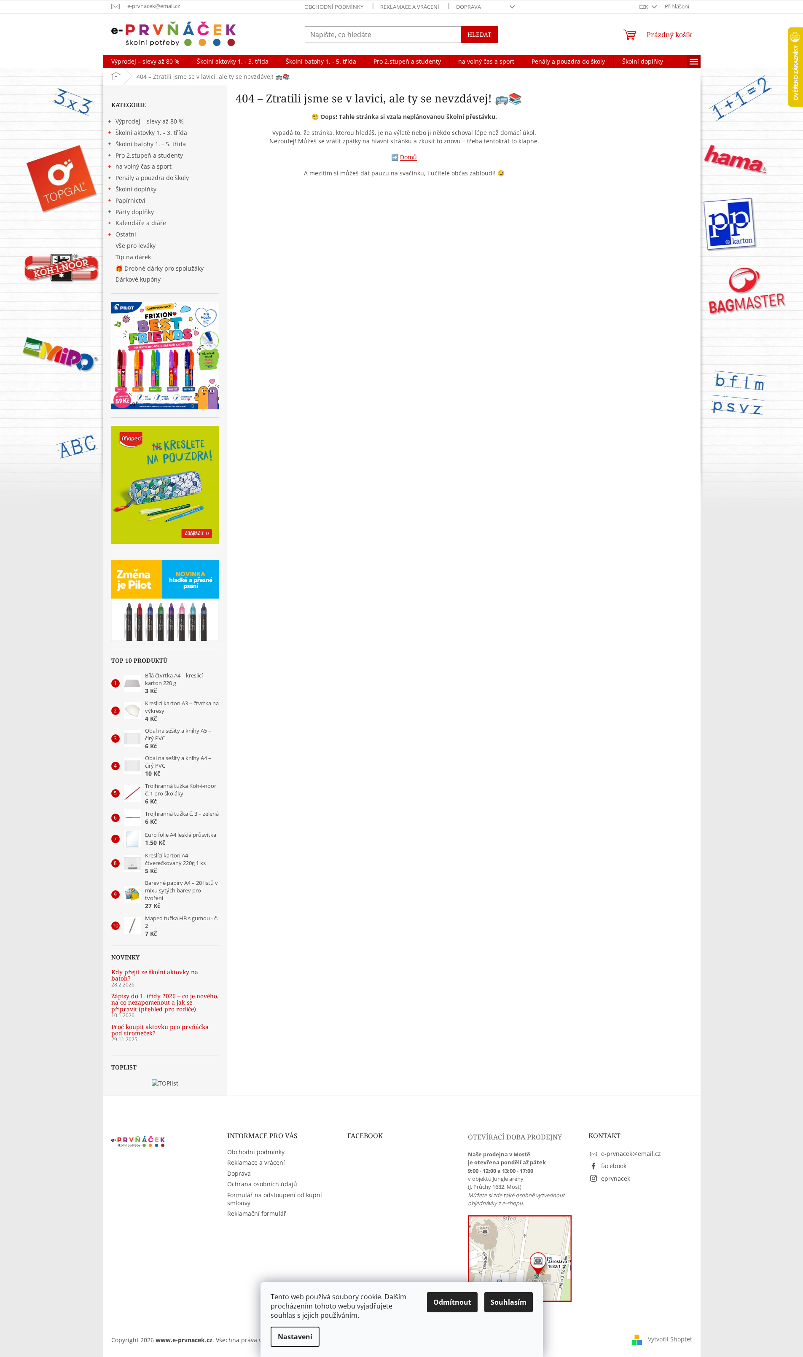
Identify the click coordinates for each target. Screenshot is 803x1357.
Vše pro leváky (135, 246)
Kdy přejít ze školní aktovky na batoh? (154, 975)
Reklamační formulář (256, 1213)
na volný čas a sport (143, 166)
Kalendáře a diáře (140, 223)
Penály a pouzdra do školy (152, 178)
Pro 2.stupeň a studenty (149, 155)
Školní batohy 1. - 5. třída (150, 144)
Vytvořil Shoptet (670, 1339)
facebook (613, 1166)
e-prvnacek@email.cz (631, 1154)
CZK (644, 7)
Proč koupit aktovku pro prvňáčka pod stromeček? (160, 1030)
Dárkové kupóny (138, 279)
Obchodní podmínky (333, 7)
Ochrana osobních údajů (262, 1184)
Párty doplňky (134, 212)
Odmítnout (452, 1302)
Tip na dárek (133, 257)
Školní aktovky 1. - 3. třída (151, 133)
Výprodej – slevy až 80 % (149, 121)
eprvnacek (615, 1178)
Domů (408, 157)
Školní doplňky (135, 189)
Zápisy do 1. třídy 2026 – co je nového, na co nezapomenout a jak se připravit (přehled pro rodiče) (165, 1002)
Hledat (479, 34)
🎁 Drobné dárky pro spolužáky (159, 268)
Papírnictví (130, 200)
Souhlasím (508, 1302)
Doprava (468, 7)
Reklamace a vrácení (409, 7)
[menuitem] (145, 61)
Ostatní (125, 234)
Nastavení (295, 1336)
